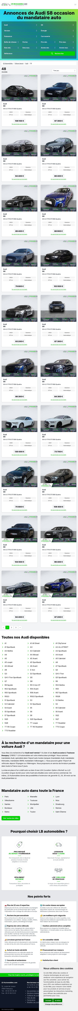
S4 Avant (8, 708)
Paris (6, 797)
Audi (26, 63)
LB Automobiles (8, 63)
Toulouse (33, 800)
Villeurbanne (9, 800)
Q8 (31, 681)
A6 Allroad (9, 666)
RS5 (57, 689)
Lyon (57, 797)
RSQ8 (58, 696)
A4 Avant (59, 655)
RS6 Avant (34, 693)
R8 (57, 681)
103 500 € (58, 286)
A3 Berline (9, 651)
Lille (31, 808)
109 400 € (58, 507)
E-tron (32, 670)
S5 (31, 708)
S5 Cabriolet (60, 708)
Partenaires (31, 1000)
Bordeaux (8, 808)
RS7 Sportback (61, 693)
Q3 (6, 674)
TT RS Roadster (36, 727)
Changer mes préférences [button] (53, 1004)
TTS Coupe (60, 727)
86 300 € (19, 396)
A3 (31, 647)
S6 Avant (59, 712)
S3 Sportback (35, 704)
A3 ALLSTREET (62, 647)
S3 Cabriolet (9, 704)
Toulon (32, 812)
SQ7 (57, 719)
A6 (57, 662)
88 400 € (58, 176)
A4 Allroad (34, 655)
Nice (57, 800)
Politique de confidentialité (36, 995)
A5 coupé (8, 662)
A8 (6, 670)
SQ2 (57, 715)
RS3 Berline (60, 685)
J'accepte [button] (48, 1000)
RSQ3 (7, 696)
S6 (31, 712)
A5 (6, 658)
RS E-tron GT (35, 685)
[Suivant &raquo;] (20, 627)
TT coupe (34, 723)
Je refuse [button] (58, 1000)
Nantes (7, 804)
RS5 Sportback (10, 693)
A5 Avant (33, 658)
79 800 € (19, 286)
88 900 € (58, 231)
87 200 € (58, 617)
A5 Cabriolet (60, 658)
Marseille (33, 797)
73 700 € (58, 452)
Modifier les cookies (34, 1002)
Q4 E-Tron (60, 674)
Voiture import (19, 63)
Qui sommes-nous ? (34, 991)
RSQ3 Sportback (36, 696)
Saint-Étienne (61, 812)
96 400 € (58, 562)
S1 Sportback (10, 700)
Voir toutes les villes (10, 818)
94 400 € (19, 176)
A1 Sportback (10, 647)
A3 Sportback (61, 651)
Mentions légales (33, 993)
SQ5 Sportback (36, 719)
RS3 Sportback (11, 689)
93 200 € (19, 341)
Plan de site (31, 998)
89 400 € (19, 231)
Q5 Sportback (61, 677)
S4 (57, 704)
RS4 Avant (34, 689)
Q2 (57, 670)
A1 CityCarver (61, 643)
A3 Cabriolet (35, 651)
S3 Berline (60, 700)
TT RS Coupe (10, 727)
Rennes (58, 808)
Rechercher (59, 53)
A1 (5, 643)
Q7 (6, 681)
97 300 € (58, 121)
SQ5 (6, 719)
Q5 (31, 677)
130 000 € (19, 452)
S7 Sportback (10, 715)
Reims (7, 812)
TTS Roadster (10, 731)
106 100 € (19, 121)
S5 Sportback (10, 712)
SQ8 (6, 723)
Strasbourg (60, 804)
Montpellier (34, 804)
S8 (31, 715)
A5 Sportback (35, 662)
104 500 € (19, 562)
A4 (6, 655)
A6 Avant (33, 666)
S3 (31, 700)
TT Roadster (60, 723)
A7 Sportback (61, 666)
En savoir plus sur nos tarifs (19, 124)
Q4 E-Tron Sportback (13, 677)
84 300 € (58, 396)
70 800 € (19, 507)
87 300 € (58, 341)
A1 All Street (34, 643)
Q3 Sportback (35, 674)
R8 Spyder (9, 685)
